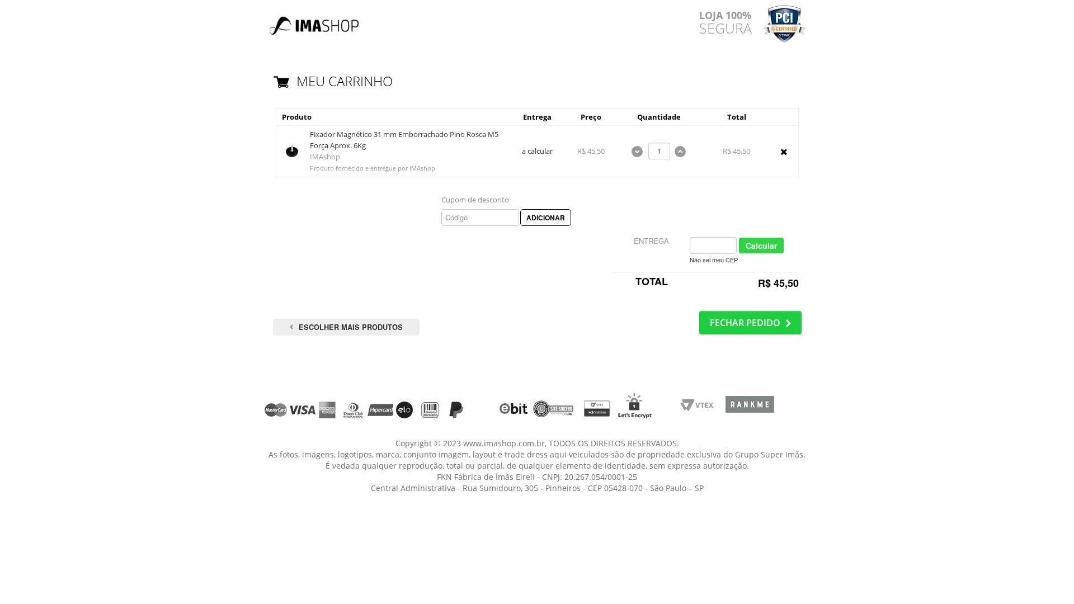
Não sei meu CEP (714, 259)
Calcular (761, 245)
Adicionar (545, 218)
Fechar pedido (745, 323)
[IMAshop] (314, 20)
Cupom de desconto (475, 200)
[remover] (784, 152)
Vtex (701, 408)
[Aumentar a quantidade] (680, 150)
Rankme (750, 408)
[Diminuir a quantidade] (639, 150)
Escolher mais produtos (351, 327)
